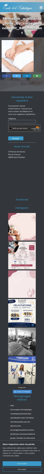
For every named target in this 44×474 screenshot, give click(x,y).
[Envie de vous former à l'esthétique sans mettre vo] (22, 255)
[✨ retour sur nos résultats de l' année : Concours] (22, 370)
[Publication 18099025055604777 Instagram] (22, 227)
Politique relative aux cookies (13, 458)
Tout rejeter (22, 469)
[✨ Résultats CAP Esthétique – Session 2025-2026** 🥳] (22, 313)
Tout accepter (22, 464)
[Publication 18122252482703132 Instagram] (22, 341)
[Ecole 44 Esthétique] (18, 7)
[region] (22, 457)
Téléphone (12, 119)
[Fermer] (41, 442)
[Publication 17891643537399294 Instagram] (22, 284)
